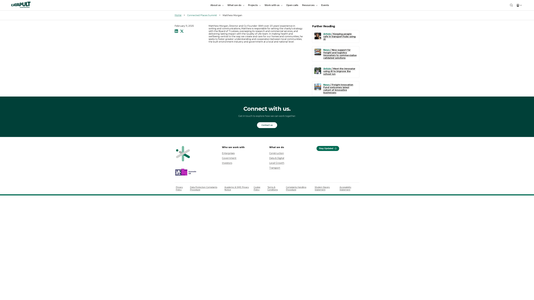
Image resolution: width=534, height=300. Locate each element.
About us (215, 5)
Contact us (267, 125)
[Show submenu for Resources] (316, 5)
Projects (253, 5)
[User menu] (519, 5)
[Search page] (511, 5)
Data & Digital (276, 158)
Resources (308, 5)
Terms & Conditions (272, 188)
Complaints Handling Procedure (296, 188)
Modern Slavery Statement (322, 188)
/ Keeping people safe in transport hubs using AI (339, 37)
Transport (274, 168)
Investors (227, 163)
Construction (276, 153)
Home (178, 15)
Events (325, 5)
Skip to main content (13, 3)
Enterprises (228, 153)
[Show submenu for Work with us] (281, 5)
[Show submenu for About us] (223, 5)
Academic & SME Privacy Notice (236, 188)
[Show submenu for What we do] (243, 5)
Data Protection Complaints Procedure (203, 188)
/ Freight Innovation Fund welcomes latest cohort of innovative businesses (338, 88)
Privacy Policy (179, 188)
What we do (234, 5)
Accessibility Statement (345, 188)
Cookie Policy (257, 188)
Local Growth (276, 163)
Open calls (292, 5)
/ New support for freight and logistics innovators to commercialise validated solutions (340, 54)
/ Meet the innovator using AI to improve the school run (339, 71)
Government (229, 158)
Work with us (272, 5)
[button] (176, 31)
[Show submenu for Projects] (260, 5)
